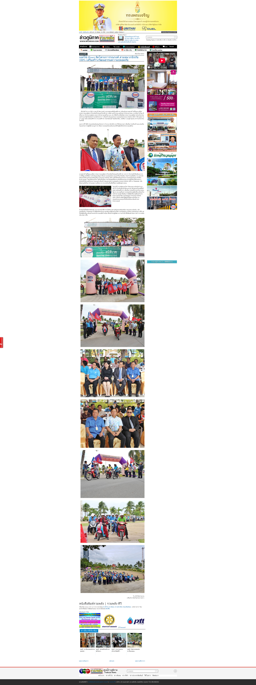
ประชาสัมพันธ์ (110, 32)
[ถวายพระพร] (128, 30)
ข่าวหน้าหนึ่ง (158, 40)
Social (171, 46)
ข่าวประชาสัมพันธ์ (136, 675)
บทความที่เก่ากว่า (140, 661)
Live (165, 47)
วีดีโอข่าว (147, 675)
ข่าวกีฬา (103, 32)
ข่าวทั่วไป (174, 40)
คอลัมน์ (116, 32)
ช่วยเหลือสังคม (127, 607)
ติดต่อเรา (121, 32)
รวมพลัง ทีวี (112, 682)
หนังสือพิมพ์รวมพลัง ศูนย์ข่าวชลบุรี (98, 682)
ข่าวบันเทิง (168, 40)
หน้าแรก (92, 32)
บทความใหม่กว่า (83, 661)
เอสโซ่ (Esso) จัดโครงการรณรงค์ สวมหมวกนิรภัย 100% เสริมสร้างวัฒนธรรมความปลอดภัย (108, 58)
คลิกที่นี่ (107, 609)
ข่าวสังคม (97, 32)
